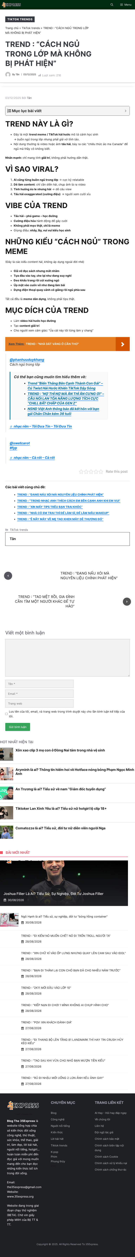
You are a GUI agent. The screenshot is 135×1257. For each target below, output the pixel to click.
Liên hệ (99, 1126)
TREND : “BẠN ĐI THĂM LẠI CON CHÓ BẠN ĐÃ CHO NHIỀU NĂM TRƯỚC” (70, 970)
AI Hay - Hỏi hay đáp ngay (111, 1113)
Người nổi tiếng (60, 1126)
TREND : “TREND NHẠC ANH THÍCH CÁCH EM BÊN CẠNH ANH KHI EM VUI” (68, 500)
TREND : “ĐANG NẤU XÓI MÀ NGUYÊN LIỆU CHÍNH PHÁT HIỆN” (60, 494)
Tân (18, 74)
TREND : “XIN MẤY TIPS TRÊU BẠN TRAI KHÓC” (50, 507)
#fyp (13, 448)
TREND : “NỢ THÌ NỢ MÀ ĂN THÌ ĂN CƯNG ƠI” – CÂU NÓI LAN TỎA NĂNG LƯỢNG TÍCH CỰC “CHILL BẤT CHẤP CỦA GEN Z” (66, 398)
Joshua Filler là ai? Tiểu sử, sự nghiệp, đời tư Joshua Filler (54, 894)
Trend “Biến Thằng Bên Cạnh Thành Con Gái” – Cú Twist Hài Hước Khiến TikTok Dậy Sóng (65, 385)
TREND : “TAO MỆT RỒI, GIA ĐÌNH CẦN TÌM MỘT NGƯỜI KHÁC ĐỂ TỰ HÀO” (45, 601)
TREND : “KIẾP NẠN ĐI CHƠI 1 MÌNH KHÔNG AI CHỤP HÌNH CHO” (65, 1005)
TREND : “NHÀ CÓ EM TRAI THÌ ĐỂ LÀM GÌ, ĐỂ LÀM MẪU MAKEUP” (63, 513)
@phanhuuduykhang (27, 360)
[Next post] (127, 601)
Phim (54, 1156)
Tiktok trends (59, 1145)
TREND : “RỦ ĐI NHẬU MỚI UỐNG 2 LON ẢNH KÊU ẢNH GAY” (62, 1078)
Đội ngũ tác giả (104, 1132)
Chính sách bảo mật (107, 1138)
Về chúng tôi (102, 1119)
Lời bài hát (57, 1138)
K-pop (54, 1152)
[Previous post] (8, 575)
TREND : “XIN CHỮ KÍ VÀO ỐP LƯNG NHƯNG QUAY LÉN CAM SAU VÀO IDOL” (73, 953)
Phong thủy (58, 1161)
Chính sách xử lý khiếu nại (111, 1163)
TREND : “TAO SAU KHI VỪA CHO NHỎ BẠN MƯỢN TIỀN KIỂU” (63, 1060)
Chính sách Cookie (106, 1156)
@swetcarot (20, 443)
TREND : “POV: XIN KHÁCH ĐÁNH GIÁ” (46, 1022)
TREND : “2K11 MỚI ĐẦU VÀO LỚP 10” (46, 987)
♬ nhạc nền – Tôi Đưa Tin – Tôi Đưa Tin (41, 426)
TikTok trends (20, 19)
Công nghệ (58, 1119)
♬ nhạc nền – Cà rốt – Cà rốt (32, 458)
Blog (53, 1113)
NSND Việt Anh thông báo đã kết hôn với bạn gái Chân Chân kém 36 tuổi (63, 411)
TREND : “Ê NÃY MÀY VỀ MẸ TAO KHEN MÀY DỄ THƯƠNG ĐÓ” (60, 519)
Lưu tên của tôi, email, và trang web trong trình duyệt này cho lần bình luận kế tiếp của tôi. (67, 714)
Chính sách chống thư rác (110, 1169)
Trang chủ (11, 28)
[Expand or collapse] (125, 111)
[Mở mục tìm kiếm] (112, 4)
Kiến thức (57, 1132)
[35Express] (12, 4)
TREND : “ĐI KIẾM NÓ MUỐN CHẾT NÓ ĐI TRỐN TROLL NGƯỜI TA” (65, 935)
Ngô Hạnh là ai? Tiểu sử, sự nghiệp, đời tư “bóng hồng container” (64, 916)
